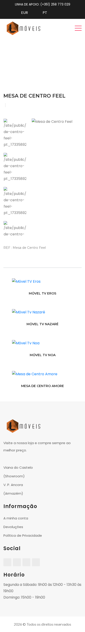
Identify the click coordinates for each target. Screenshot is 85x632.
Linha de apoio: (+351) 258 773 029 (42, 4)
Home (27, 56)
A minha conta (15, 518)
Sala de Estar (48, 56)
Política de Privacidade (22, 535)
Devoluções (13, 526)
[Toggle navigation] (78, 28)
